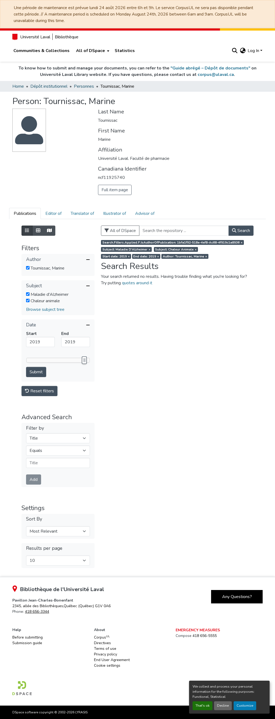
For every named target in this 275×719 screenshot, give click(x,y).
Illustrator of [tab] (114, 213)
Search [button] (243, 231)
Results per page (44, 548)
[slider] (84, 360)
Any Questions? (237, 597)
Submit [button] (36, 372)
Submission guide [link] (27, 643)
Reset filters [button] (41, 391)
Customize (245, 705)
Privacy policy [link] (105, 654)
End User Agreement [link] (112, 659)
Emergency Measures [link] (198, 630)
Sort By (34, 519)
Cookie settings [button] (107, 665)
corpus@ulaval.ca (216, 75)
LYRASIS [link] (81, 712)
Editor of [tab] (53, 213)
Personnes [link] (84, 86)
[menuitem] (92, 50)
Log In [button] (254, 51)
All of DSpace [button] (90, 51)
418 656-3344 (37, 611)
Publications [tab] (25, 213)
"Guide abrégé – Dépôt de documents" (210, 68)
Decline (223, 705)
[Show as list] (27, 231)
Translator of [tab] (82, 213)
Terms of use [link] (105, 648)
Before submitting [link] (27, 637)
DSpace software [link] (25, 712)
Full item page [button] (115, 190)
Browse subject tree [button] (45, 309)
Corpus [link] (102, 637)
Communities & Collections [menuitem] (41, 51)
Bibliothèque (66, 37)
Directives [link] (102, 643)
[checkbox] (28, 268)
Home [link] (18, 86)
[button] (234, 50)
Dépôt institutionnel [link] (48, 86)
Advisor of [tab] (144, 213)
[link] (61, 606)
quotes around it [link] (137, 283)
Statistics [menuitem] (125, 51)
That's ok (202, 705)
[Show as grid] (38, 231)
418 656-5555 (205, 635)
